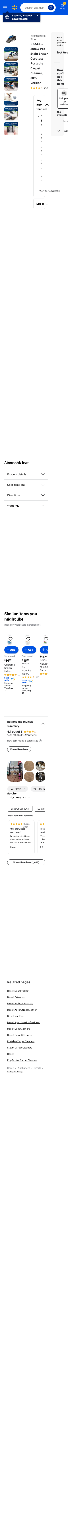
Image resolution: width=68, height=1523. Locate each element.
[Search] (51, 7)
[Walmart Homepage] (14, 7)
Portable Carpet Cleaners (20, 1041)
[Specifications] (43, 485)
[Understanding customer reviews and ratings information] (40, 740)
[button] (39, 104)
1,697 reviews (29, 734)
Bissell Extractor (16, 997)
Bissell (10, 1053)
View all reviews (19, 749)
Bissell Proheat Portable (20, 1003)
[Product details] (43, 474)
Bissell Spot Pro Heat (18, 990)
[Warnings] (43, 506)
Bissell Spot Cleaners (18, 1028)
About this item (16, 463)
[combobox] (38, 7)
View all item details (49, 190)
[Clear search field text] (46, 7)
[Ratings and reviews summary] (43, 722)
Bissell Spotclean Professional (23, 1022)
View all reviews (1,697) (26, 862)
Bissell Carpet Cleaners (19, 1035)
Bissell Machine (15, 1016)
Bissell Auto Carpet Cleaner (22, 1009)
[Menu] (6, 7)
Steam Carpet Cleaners (19, 1047)
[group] (44, 88)
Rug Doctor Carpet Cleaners (22, 1060)
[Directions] (43, 495)
